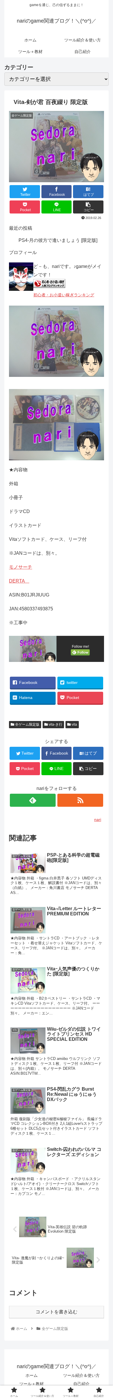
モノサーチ (20, 567)
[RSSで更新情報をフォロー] (80, 800)
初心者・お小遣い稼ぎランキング (63, 295)
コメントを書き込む (56, 1311)
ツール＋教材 (31, 1383)
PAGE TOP (110, 1351)
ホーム (31, 1375)
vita (74, 724)
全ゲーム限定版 (26, 724)
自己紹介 (81, 1383)
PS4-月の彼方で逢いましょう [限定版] (58, 240)
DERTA (19, 580)
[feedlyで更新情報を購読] (32, 800)
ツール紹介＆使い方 (81, 1375)
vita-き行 (55, 724)
